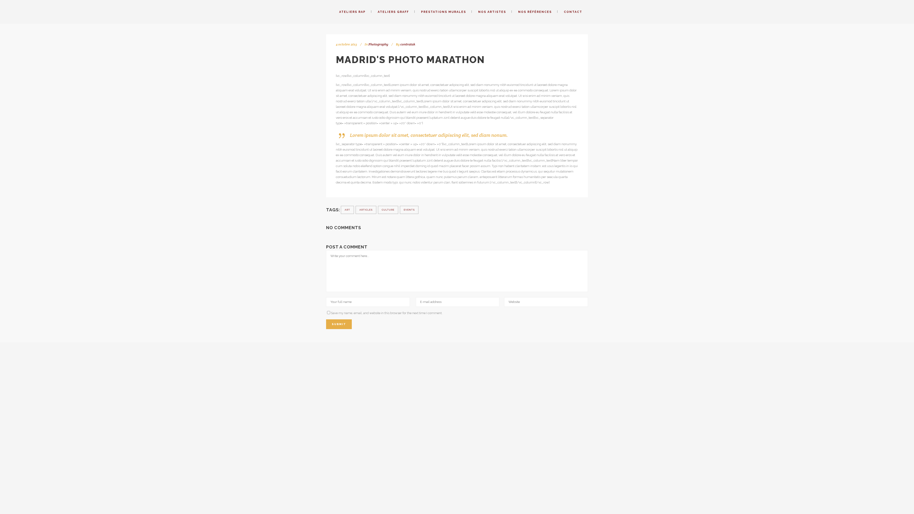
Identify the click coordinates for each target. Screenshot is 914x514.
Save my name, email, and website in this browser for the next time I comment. (386, 313)
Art (347, 209)
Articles (366, 209)
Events (409, 209)
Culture (388, 209)
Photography (378, 44)
